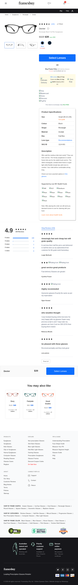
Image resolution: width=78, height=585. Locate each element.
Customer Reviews (10, 481)
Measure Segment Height (60, 449)
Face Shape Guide (58, 443)
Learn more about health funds (52, 215)
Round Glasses (9, 508)
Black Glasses (25, 520)
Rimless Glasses (25, 513)
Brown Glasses (48, 520)
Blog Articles (7, 484)
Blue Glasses (37, 520)
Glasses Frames (33, 458)
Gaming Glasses (33, 452)
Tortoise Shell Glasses (58, 523)
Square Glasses (21, 508)
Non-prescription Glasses (36, 441)
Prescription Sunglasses (35, 455)
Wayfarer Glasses (48, 508)
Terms (6, 487)
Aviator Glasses (27, 506)
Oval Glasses (51, 506)
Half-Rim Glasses (38, 513)
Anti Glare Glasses (34, 443)
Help (67, 11)
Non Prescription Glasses (12, 516)
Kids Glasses (8, 446)
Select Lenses (57, 57)
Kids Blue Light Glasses (35, 449)
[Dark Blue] (49, 45)
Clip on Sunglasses (10, 449)
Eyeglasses (15, 14)
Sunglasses (7, 443)
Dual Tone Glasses (10, 523)
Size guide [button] (61, 119)
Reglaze (6, 464)
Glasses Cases (8, 461)
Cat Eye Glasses (40, 506)
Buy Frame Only (51, 69)
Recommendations (65, 140)
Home (6, 14)
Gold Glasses (33, 523)
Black (48, 32)
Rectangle (26, 14)
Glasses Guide (57, 452)
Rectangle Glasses (64, 506)
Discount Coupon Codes (36, 461)
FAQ (53, 455)
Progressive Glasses (65, 513)
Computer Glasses (10, 455)
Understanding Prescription (61, 441)
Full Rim (52, 32)
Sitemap (6, 493)
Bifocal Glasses (51, 513)
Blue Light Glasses (34, 446)
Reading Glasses (9, 458)
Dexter (34, 14)
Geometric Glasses (34, 508)
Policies (6, 490)
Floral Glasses (22, 523)
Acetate (61, 132)
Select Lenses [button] (60, 371)
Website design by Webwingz (58, 581)
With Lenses (53, 77)
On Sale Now (32, 464)
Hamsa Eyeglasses (10, 452)
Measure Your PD (58, 446)
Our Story (7, 478)
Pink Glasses (44, 523)
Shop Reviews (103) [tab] (48, 228)
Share (61, 24)
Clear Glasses (59, 520)
